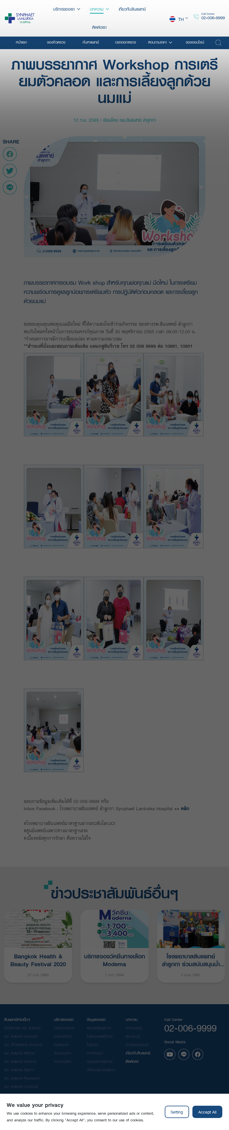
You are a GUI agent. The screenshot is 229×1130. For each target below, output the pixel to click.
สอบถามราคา (62, 1053)
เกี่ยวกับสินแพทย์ (138, 1053)
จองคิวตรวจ (63, 1036)
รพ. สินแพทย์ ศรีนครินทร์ (21, 1078)
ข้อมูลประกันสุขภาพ (100, 1061)
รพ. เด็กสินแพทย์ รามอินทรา (23, 1044)
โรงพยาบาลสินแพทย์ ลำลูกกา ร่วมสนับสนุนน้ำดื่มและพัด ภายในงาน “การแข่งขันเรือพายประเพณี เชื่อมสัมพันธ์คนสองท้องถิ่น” (190, 959)
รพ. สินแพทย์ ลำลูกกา (19, 1069)
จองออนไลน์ (62, 1061)
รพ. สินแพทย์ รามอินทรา (21, 1036)
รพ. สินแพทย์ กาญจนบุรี (21, 1086)
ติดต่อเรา (132, 1061)
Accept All (207, 1111)
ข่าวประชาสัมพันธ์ (137, 1044)
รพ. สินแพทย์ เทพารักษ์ (20, 1061)
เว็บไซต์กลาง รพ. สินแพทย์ (22, 1028)
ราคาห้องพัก (95, 1053)
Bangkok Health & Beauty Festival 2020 (38, 959)
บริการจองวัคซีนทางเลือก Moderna (114, 959)
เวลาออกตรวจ (64, 1028)
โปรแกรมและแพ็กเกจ (100, 1036)
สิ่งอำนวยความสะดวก (101, 1069)
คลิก (185, 808)
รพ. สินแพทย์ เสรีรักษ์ (19, 1053)
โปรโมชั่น (92, 1044)
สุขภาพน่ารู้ (133, 1036)
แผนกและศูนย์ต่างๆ (99, 1028)
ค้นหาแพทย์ (61, 1044)
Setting (177, 1111)
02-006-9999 (213, 17)
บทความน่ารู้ (134, 1028)
